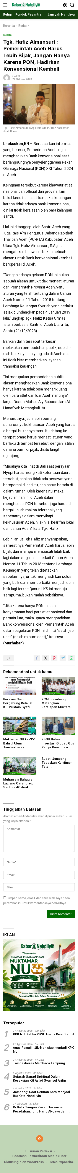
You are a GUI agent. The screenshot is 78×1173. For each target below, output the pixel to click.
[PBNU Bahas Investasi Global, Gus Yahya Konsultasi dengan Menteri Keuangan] (58, 726)
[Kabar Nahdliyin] (25, 5)
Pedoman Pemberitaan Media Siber (39, 1156)
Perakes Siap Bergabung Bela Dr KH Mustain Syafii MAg (17, 703)
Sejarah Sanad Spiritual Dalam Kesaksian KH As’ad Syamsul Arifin (39, 1078)
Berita (7, 35)
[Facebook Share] (37, 658)
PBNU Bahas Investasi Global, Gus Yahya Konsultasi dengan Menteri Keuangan (58, 743)
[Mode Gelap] (65, 5)
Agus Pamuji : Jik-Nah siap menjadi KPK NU (43, 1049)
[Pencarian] (72, 5)
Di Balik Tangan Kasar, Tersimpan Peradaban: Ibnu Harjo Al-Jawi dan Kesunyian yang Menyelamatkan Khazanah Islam (40, 1109)
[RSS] (39, 1139)
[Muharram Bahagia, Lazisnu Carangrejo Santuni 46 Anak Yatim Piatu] (19, 766)
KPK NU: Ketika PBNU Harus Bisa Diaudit (43, 1034)
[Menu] (6, 5)
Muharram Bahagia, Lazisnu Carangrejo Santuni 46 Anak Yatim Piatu (18, 783)
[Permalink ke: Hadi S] (6, 77)
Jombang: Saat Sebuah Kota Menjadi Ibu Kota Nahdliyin (41, 1094)
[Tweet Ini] (45, 658)
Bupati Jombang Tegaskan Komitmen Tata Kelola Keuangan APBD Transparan (57, 763)
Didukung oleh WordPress (24, 1162)
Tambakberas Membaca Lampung (39, 1063)
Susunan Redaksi (38, 1151)
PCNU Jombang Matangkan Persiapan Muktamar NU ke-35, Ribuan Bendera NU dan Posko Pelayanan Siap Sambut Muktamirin (57, 703)
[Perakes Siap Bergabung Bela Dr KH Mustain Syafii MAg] (19, 686)
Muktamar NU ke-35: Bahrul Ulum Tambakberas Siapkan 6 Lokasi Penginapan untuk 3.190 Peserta (19, 743)
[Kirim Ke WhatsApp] (71, 658)
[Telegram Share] (63, 658)
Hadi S (16, 76)
